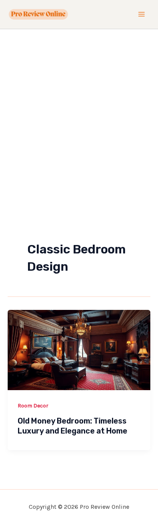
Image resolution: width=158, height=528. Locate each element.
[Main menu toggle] (142, 14)
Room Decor (33, 405)
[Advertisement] (79, 112)
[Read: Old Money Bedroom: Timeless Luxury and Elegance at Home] (79, 349)
